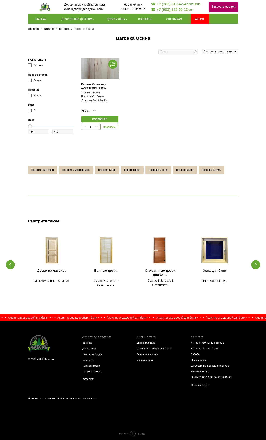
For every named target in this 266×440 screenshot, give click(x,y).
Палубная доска (92, 371)
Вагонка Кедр (107, 169)
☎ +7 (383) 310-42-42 (169, 4)
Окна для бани (214, 270)
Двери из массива (51, 270)
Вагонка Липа (184, 169)
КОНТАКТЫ (145, 19)
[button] (223, 7)
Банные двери (106, 270)
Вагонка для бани (42, 169)
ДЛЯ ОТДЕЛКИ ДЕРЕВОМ (76, 19)
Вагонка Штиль (211, 169)
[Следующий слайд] (256, 265)
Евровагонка (132, 169)
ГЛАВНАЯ (40, 19)
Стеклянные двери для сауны (154, 348)
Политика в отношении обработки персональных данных (62, 398)
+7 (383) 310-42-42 (202, 342)
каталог (49, 28)
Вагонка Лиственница (76, 169)
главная (33, 28)
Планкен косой (91, 365)
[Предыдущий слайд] (10, 265)
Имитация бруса (92, 354)
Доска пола (89, 348)
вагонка (64, 28)
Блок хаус (88, 359)
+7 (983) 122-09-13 (202, 348)
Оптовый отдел (200, 385)
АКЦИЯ (199, 19)
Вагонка (87, 342)
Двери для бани (146, 342)
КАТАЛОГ (88, 379)
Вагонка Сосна (158, 169)
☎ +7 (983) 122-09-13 (169, 10)
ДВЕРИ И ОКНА (116, 19)
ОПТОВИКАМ (174, 19)
